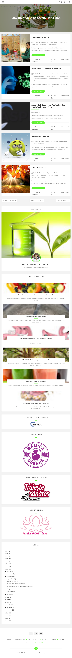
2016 (6, 613)
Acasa (9, 639)
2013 (6, 620)
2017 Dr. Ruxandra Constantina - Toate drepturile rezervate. (37, 653)
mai (8, 602)
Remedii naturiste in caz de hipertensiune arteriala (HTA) (36, 295)
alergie (43, 173)
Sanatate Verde (20, 639)
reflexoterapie (53, 44)
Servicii (62, 639)
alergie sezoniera (46, 141)
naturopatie (44, 44)
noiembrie (10, 574)
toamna (35, 177)
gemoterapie (36, 175)
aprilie (9, 605)
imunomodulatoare (40, 76)
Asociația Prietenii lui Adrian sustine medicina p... (21, 586)
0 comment (65, 59)
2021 (6, 559)
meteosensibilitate (54, 175)
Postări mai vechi (10, 200)
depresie (50, 173)
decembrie (10, 571)
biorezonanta (54, 42)
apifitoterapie (45, 42)
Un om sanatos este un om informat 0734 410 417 (14, 6)
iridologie (63, 42)
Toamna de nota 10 (40, 37)
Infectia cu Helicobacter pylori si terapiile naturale (36, 338)
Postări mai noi (63, 200)
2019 (6, 564)
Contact (29, 643)
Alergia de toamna (40, 136)
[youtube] (65, 2)
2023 (6, 554)
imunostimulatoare (52, 76)
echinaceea (45, 74)
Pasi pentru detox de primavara (36, 381)
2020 (6, 561)
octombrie (10, 576)
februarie (9, 607)
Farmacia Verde (34, 639)
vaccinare (36, 81)
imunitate (53, 74)
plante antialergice (39, 143)
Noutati (53, 639)
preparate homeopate (56, 78)
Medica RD (36, 44)
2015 (6, 615)
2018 (6, 566)
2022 (6, 556)
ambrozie (56, 141)
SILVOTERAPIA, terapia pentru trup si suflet (36, 360)
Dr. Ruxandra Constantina (36, 17)
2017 (6, 569)
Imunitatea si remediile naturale (46, 69)
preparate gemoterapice (41, 78)
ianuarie (9, 610)
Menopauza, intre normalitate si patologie (36, 403)
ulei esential (41, 177)
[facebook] (59, 2)
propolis (64, 175)
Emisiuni (44, 639)
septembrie (10, 579)
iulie (8, 597)
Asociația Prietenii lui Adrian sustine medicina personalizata (48, 106)
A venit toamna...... (40, 168)
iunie (8, 599)
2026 (6, 551)
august (9, 594)
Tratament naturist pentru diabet (36, 316)
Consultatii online (40, 643)
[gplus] (62, 2)
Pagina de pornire (37, 200)
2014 (6, 618)
